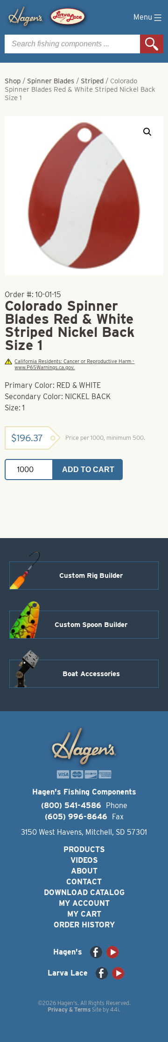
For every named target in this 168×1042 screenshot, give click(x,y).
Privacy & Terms (69, 1009)
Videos (84, 860)
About (84, 871)
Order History (84, 924)
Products (84, 849)
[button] (147, 132)
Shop (13, 81)
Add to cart (88, 470)
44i (114, 1009)
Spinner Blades (50, 81)
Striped (92, 81)
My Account (84, 903)
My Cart (84, 914)
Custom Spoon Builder (91, 624)
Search (151, 44)
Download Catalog (84, 892)
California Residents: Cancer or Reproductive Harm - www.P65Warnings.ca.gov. (74, 364)
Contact (84, 881)
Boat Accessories (91, 674)
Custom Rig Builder (91, 575)
